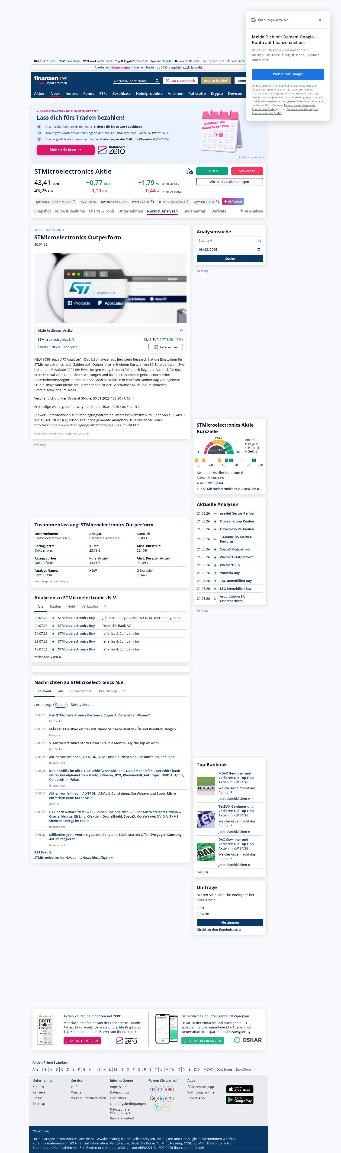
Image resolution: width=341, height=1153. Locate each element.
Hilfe (74, 1087)
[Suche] (157, 80)
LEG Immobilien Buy (236, 588)
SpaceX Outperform (235, 549)
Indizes (72, 94)
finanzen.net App (200, 1087)
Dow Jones (224, 1069)
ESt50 (61, 61)
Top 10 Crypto (124, 61)
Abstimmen (230, 922)
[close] (320, 20)
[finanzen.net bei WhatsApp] (157, 1107)
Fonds (88, 94)
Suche (230, 258)
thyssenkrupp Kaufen (237, 521)
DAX (36, 61)
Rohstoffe (197, 94)
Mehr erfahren (63, 149)
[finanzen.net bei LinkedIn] (162, 1098)
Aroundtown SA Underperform (232, 598)
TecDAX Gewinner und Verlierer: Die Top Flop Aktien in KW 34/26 (236, 810)
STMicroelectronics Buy (76, 618)
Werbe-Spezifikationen (88, 1098)
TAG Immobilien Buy (236, 580)
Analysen (71, 347)
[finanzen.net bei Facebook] (162, 1089)
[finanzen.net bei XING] (170, 1098)
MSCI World (90, 61)
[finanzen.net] (51, 78)
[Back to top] (257, 1148)
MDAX (208, 1069)
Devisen (235, 94)
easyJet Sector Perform (238, 513)
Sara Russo (43, 575)
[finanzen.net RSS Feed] (166, 1107)
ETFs (103, 94)
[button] (180, 80)
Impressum (119, 1087)
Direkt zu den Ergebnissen (218, 929)
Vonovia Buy (230, 573)
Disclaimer (118, 1098)
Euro (205, 61)
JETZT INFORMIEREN (82, 1041)
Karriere (38, 1092)
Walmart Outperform (236, 557)
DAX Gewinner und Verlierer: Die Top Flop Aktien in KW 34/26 (236, 843)
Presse (37, 1098)
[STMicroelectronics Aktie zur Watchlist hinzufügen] (189, 171)
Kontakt (38, 1087)
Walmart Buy (230, 565)
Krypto (217, 94)
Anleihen (175, 94)
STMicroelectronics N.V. (56, 339)
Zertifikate (122, 94)
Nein (205, 914)
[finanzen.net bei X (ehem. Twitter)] (154, 1098)
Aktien (39, 94)
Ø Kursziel (145, 570)
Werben (77, 1092)
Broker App (196, 1098)
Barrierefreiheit (122, 1118)
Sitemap (38, 1104)
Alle (35, 1069)
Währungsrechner (201, 1092)
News (56, 94)
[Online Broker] (51, 82)
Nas (153, 61)
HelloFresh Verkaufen (237, 529)
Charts (43, 347)
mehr (201, 872)
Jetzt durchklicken (233, 798)
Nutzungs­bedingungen (128, 1104)
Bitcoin (179, 61)
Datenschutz (119, 1092)
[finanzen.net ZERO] (111, 150)
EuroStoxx (243, 1069)
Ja (203, 907)
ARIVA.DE (145, 1147)
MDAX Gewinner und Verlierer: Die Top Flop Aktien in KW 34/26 (236, 777)
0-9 (44, 1069)
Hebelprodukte (149, 94)
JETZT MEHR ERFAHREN (202, 1041)
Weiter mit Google (288, 74)
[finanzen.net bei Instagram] (154, 1089)
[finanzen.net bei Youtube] (170, 1089)
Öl (228, 61)
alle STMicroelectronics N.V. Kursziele (227, 489)
